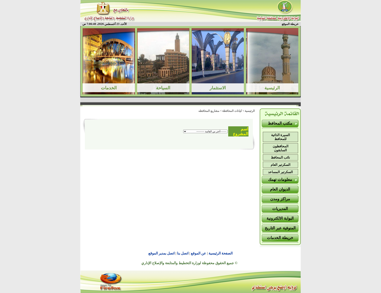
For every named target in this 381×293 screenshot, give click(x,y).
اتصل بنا (183, 253)
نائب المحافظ (280, 157)
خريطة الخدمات (280, 237)
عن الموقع (198, 253)
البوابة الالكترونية (280, 218)
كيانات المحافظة (232, 110)
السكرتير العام (280, 164)
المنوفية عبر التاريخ (280, 228)
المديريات (280, 208)
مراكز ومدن (280, 199)
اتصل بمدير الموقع (161, 253)
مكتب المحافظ (280, 123)
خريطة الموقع (290, 24)
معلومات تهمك (280, 179)
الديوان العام (280, 189)
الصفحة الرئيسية (221, 253)
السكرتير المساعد (280, 172)
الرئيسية (250, 110)
